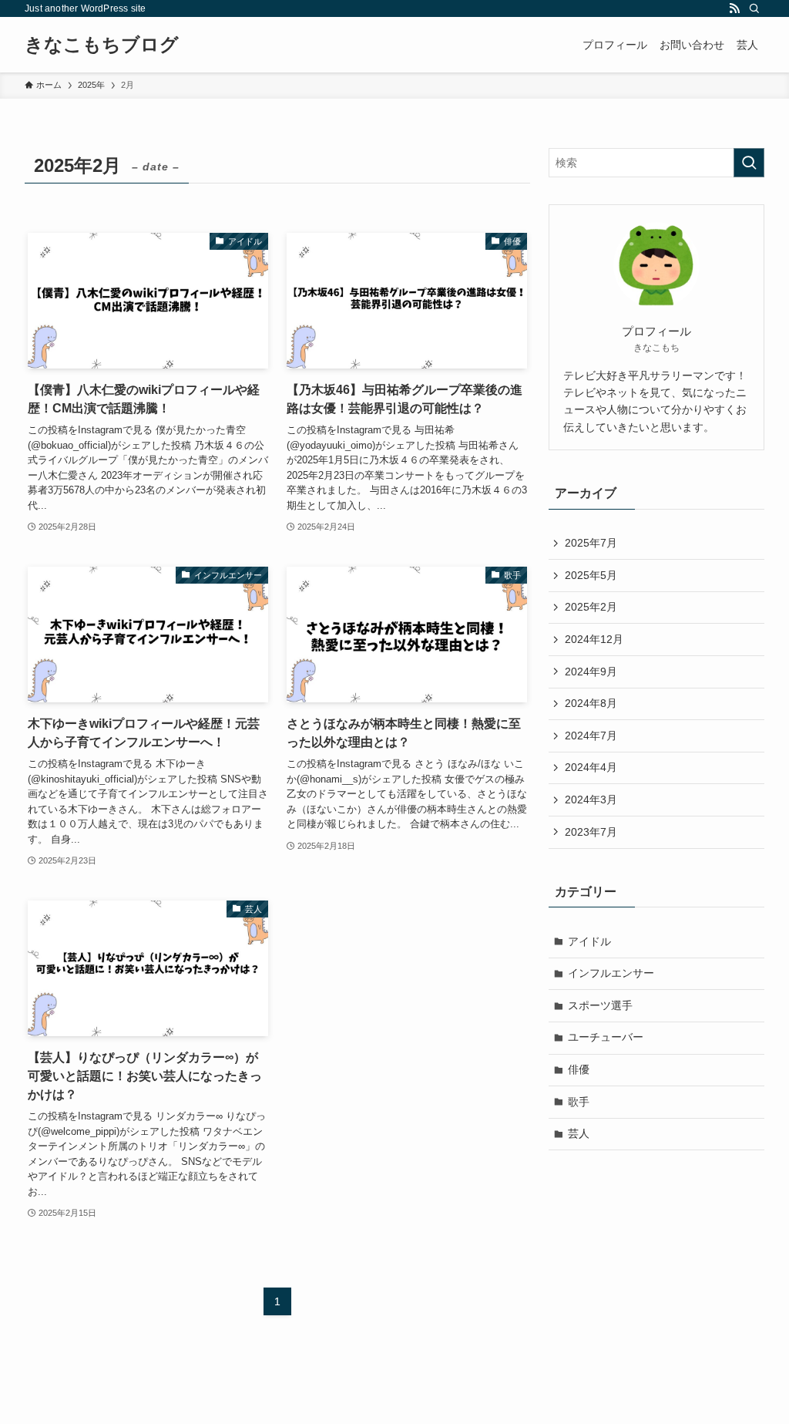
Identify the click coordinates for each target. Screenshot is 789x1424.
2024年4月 (591, 767)
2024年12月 (594, 639)
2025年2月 (591, 607)
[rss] (734, 8)
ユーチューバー (605, 1037)
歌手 (578, 1102)
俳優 (578, 1069)
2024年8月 (591, 703)
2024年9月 (591, 671)
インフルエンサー (611, 973)
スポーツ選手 (600, 1005)
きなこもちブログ (102, 44)
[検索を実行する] (749, 162)
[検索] (754, 8)
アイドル (589, 941)
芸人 (578, 1133)
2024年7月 (591, 735)
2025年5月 (591, 575)
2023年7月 (591, 832)
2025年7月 (591, 543)
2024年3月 (591, 799)
